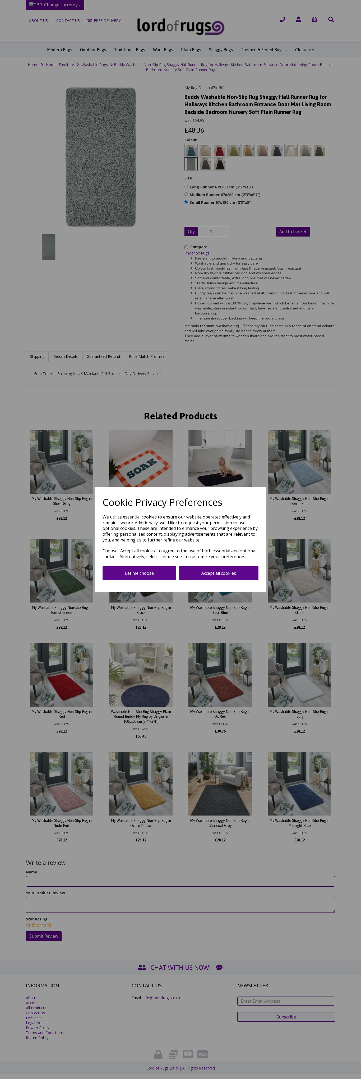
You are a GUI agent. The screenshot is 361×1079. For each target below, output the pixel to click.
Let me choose (139, 573)
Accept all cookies (218, 573)
